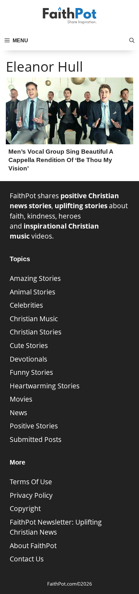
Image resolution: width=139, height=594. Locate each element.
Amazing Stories (35, 278)
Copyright (25, 508)
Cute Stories (29, 345)
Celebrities (26, 305)
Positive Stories (34, 425)
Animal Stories (32, 291)
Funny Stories (31, 372)
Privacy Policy (31, 495)
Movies (21, 399)
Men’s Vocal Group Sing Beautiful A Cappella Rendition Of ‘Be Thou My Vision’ (60, 159)
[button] (132, 40)
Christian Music (34, 318)
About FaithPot (33, 545)
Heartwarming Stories (45, 385)
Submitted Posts (35, 439)
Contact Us (27, 558)
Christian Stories (35, 331)
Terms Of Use (31, 481)
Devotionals (28, 359)
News (18, 412)
